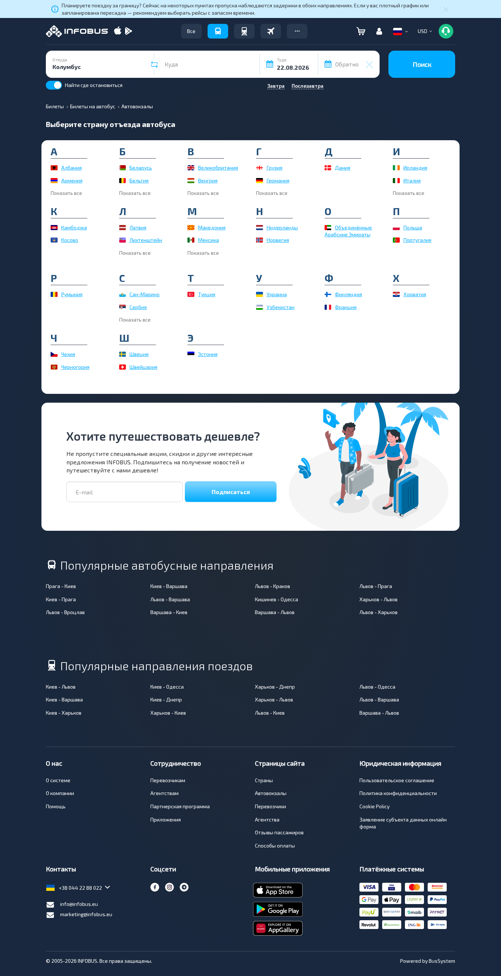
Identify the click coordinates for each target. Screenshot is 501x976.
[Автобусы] (218, 31)
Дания (342, 167)
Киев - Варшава (168, 586)
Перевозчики (270, 806)
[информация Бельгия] (122, 180)
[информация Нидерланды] (259, 227)
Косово (69, 240)
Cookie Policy (374, 806)
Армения (72, 180)
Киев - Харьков (63, 713)
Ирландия (415, 167)
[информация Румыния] (54, 294)
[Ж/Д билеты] (244, 31)
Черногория (75, 367)
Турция (206, 294)
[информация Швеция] (122, 354)
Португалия (417, 240)
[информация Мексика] (190, 240)
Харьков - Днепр (275, 686)
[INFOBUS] (77, 31)
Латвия (137, 227)
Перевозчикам (167, 780)
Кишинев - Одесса (276, 599)
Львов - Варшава (170, 599)
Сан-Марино (144, 294)
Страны (264, 780)
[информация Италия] (396, 180)
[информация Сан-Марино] (122, 294)
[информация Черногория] (54, 367)
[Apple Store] (117, 31)
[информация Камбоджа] (54, 227)
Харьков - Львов (378, 599)
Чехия (68, 354)
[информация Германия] (259, 180)
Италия (412, 180)
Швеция (139, 354)
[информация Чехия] (54, 354)
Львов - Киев (270, 713)
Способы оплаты (275, 845)
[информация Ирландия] (396, 167)
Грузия (274, 167)
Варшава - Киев (168, 612)
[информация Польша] (396, 227)
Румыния (72, 294)
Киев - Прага (61, 599)
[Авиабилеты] (270, 31)
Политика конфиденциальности (398, 793)
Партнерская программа (180, 806)
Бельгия (139, 180)
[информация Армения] (54, 180)
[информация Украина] (259, 294)
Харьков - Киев (168, 713)
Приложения (165, 819)
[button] (297, 31)
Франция (345, 307)
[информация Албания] (54, 167)
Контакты (61, 869)
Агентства (267, 819)
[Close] (446, 9)
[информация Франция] (328, 307)
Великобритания (218, 167)
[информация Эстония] (190, 354)
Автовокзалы (270, 793)
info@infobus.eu (79, 904)
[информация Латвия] (122, 227)
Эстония (207, 354)
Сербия (138, 307)
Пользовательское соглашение (396, 780)
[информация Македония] (190, 227)
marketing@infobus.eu (86, 914)
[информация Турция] (190, 294)
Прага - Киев (61, 586)
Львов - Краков (272, 586)
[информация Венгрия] (190, 180)
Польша (412, 227)
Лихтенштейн (145, 240)
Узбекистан (281, 307)
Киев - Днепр (166, 699)
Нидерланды (282, 227)
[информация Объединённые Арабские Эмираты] (328, 227)
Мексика (208, 240)
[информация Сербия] (122, 307)
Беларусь (140, 167)
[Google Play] (128, 31)
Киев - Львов (61, 686)
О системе (58, 780)
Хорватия (414, 294)
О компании (60, 793)
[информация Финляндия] (328, 294)
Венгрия (207, 180)
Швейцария (143, 367)
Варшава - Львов (275, 612)
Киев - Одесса (167, 686)
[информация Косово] (54, 240)
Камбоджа (74, 227)
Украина (277, 294)
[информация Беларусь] (122, 167)
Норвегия (278, 240)
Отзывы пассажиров (279, 832)
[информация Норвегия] (259, 240)
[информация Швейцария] (122, 367)
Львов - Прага (375, 586)
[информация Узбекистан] (259, 307)
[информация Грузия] (259, 167)
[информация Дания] (328, 167)
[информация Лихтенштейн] (122, 240)
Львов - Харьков (378, 612)
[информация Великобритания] (190, 167)
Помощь (56, 806)
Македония (212, 227)
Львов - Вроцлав (65, 612)
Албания (71, 167)
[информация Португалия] (396, 240)
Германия (278, 180)
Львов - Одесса (377, 686)
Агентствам (164, 793)
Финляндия (348, 294)
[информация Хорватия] (396, 294)
